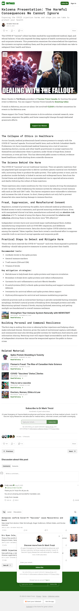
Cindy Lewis (9, 485)
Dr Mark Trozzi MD (13, 24)
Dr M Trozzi (14, 315)
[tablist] (10, 466)
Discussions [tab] (17, 512)
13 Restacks (26, 436)
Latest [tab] (9, 512)
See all (5, 565)
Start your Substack (34, 601)
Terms (44, 596)
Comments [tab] (6, 466)
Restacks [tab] (15, 466)
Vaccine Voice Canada (47, 99)
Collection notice (53, 596)
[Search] (75, 512)
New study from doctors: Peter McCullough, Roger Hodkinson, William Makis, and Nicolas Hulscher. (33, 524)
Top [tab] (4, 512)
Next (71, 451)
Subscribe (64, 3)
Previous (9, 451)
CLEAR (51, 106)
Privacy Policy (55, 574)
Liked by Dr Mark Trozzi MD (14, 488)
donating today (61, 102)
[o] (39, 72)
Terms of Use (49, 572)
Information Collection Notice (39, 574)
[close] (59, 536)
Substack (29, 607)
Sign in (73, 3)
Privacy (38, 596)
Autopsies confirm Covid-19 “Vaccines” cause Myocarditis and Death (32, 519)
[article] (39, 524)
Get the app (49, 601)
